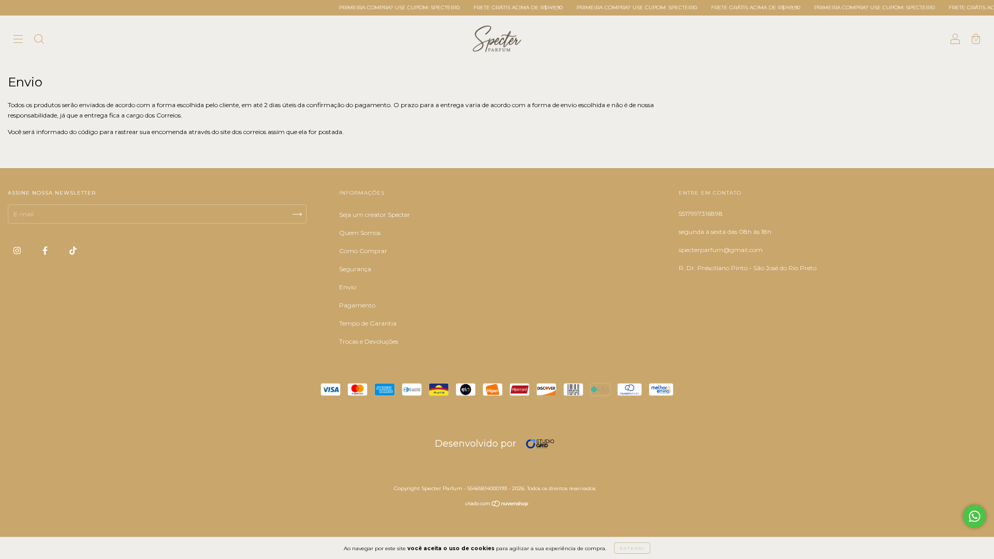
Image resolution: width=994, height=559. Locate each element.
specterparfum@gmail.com (721, 250)
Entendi (632, 548)
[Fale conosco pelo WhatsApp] (974, 516)
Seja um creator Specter (374, 214)
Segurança (355, 269)
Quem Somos (360, 233)
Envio (347, 287)
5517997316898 (701, 213)
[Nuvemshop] (497, 505)
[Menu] (18, 40)
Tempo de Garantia (368, 323)
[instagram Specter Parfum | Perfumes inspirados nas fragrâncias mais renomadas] (18, 250)
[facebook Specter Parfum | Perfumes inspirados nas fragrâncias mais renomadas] (46, 250)
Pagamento (357, 305)
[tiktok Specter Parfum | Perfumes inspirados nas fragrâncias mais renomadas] (73, 250)
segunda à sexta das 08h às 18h (725, 232)
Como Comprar (363, 251)
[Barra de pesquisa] (39, 40)
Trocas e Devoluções (368, 341)
